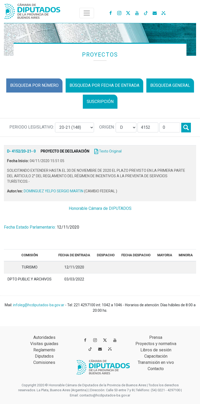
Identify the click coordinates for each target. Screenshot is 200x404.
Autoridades (44, 337)
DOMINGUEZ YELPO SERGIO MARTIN (54, 191)
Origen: (107, 127)
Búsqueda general (170, 85)
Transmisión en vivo (156, 362)
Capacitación (155, 356)
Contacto (156, 368)
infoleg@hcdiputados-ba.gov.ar (39, 305)
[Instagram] (119, 12)
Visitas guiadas (44, 343)
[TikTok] (145, 12)
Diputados (44, 356)
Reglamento (44, 349)
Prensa (155, 337)
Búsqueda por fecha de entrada (104, 85)
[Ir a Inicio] (32, 10)
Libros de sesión (155, 349)
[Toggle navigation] (86, 13)
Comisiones (44, 362)
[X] (128, 12)
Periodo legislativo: (32, 127)
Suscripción (100, 101)
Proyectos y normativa (155, 343)
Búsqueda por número (34, 85)
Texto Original (110, 151)
